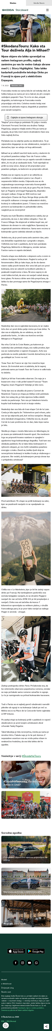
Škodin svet (17, 86)
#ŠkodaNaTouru (31, 756)
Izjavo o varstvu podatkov (35, 1008)
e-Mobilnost (6, 984)
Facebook (15, 962)
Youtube (29, 962)
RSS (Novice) (11, 1021)
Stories (13, 3)
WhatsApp (36, 962)
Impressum (21, 1008)
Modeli (4, 980)
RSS (2, 1021)
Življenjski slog (7, 988)
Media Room (39, 3)
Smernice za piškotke (8, 1010)
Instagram (22, 962)
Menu (47, 10)
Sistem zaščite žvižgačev (25, 1010)
